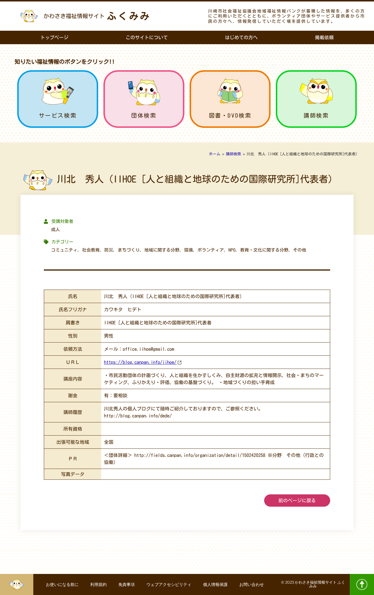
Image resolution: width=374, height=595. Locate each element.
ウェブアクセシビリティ (168, 584)
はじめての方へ (241, 37)
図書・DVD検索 (230, 115)
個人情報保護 (215, 584)
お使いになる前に (62, 584)
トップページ (54, 37)
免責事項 (126, 584)
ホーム (214, 154)
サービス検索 (58, 115)
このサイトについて (147, 37)
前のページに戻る (297, 500)
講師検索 (316, 115)
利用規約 (98, 584)
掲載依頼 (324, 37)
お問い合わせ (251, 584)
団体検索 (143, 115)
